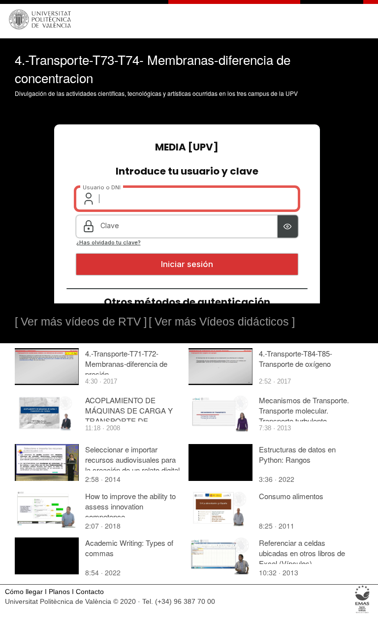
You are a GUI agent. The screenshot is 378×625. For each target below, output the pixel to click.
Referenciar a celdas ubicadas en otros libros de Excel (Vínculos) (302, 552)
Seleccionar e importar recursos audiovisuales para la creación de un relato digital (132, 459)
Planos (59, 591)
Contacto (90, 591)
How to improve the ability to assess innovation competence (130, 506)
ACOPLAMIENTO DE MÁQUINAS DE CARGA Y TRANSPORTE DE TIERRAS (129, 415)
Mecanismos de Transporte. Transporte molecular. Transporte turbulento (304, 410)
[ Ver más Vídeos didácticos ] (222, 321)
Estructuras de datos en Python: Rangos (297, 454)
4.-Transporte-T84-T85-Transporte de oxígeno (295, 358)
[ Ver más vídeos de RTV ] (81, 321)
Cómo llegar (24, 591)
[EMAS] (362, 612)
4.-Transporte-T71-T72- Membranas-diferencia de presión (126, 363)
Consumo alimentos (291, 496)
